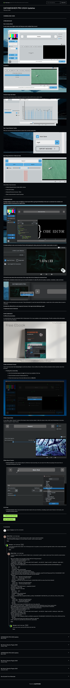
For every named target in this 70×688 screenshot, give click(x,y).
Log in (8, 529)
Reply (8, 540)
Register (12, 529)
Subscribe (63, 2)
